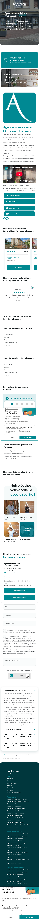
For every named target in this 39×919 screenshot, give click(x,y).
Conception (10, 790)
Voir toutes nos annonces (11, 234)
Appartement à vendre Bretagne (15, 838)
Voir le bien (18, 267)
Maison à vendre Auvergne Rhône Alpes (17, 799)
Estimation (12, 201)
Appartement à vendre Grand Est (15, 845)
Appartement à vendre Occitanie (15, 854)
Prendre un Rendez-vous (16, 214)
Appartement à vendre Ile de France (16, 850)
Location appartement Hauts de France (17, 883)
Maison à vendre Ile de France (14, 815)
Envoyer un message (15, 208)
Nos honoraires (19, 591)
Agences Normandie (21, 755)
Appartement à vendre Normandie (15, 840)
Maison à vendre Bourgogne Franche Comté (18, 801)
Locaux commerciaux (10, 343)
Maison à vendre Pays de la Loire (15, 822)
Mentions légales (11, 788)
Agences (10, 755)
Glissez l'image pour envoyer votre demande (19, 670)
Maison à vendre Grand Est (13, 811)
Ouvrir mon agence (11, 783)
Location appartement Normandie (15, 876)
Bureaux (6, 337)
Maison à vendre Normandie (14, 806)
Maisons (6, 332)
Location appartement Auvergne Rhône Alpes (18, 869)
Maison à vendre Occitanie (13, 820)
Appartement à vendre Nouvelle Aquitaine (17, 843)
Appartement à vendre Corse (14, 863)
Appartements (8, 335)
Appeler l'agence (14, 195)
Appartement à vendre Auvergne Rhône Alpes (18, 833)
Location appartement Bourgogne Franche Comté (19, 872)
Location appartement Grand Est (15, 881)
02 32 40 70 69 (10, 573)
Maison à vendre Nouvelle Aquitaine (16, 808)
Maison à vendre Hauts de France (15, 813)
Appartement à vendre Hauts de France (17, 847)
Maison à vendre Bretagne (13, 804)
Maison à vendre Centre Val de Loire (16, 818)
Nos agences (10, 778)
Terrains (6, 340)
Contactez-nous (11, 781)
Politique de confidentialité (13, 792)
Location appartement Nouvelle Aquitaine (17, 879)
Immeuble (7, 345)
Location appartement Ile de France (16, 886)
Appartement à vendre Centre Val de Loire (17, 852)
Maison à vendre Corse (12, 827)
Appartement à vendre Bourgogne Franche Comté (19, 836)
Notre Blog (9, 785)
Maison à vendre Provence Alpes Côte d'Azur (18, 824)
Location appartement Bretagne (15, 874)
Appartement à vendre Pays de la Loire (16, 857)
